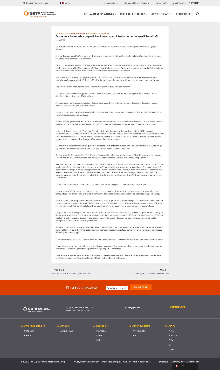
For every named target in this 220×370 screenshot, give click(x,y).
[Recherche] (197, 14)
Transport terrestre (64, 33)
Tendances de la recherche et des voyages (91, 33)
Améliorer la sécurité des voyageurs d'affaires (71, 272)
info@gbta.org (134, 307)
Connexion (194, 3)
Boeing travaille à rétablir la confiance (152, 272)
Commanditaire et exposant (136, 3)
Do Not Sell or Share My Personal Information (179, 361)
